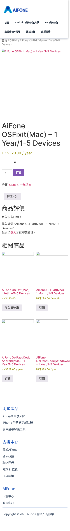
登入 (13, 232)
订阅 (19, 172)
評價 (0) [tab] (12, 196)
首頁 (4, 40)
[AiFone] (16, 8)
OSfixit (13, 40)
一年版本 (25, 185)
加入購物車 (12, 308)
